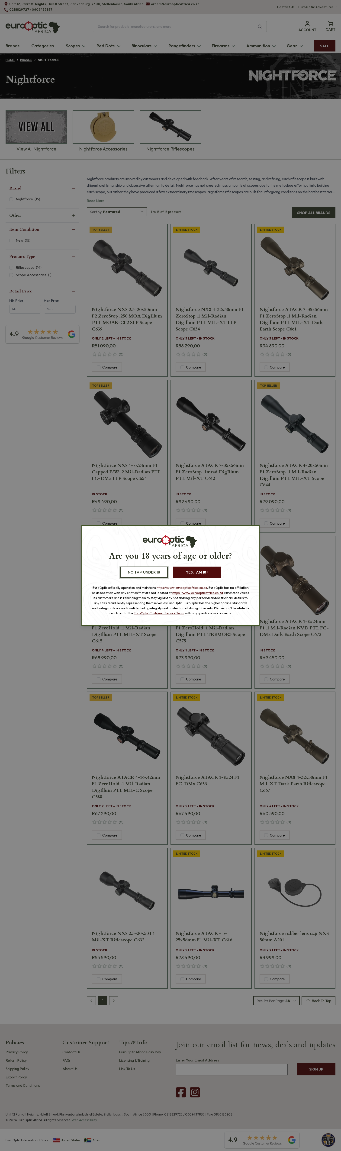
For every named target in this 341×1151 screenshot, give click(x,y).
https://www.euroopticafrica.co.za (182, 588)
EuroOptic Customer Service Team (159, 613)
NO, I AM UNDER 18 (144, 572)
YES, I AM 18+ (197, 572)
